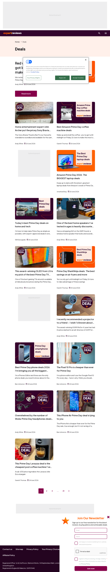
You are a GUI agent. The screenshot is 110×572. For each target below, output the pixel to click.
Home (17, 42)
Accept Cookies (78, 78)
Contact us (7, 549)
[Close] (85, 59)
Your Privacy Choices (51, 549)
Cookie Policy (35, 72)
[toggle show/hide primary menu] (105, 33)
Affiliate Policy (9, 555)
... (58, 491)
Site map (19, 549)
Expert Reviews (10, 33)
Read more (26, 94)
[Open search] (99, 33)
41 (63, 491)
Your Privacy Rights (33, 78)
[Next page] (69, 491)
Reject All (62, 78)
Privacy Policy (32, 549)
